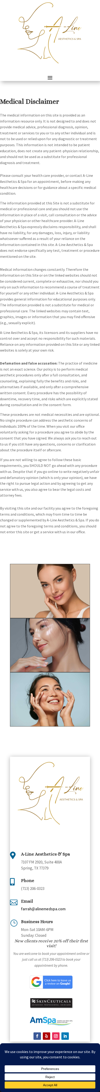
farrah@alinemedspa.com (43, 908)
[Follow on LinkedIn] (65, 1036)
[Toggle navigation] (50, 77)
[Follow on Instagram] (56, 1036)
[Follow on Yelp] (46, 1036)
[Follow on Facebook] (37, 1036)
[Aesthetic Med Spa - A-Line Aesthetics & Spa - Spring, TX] (50, 616)
